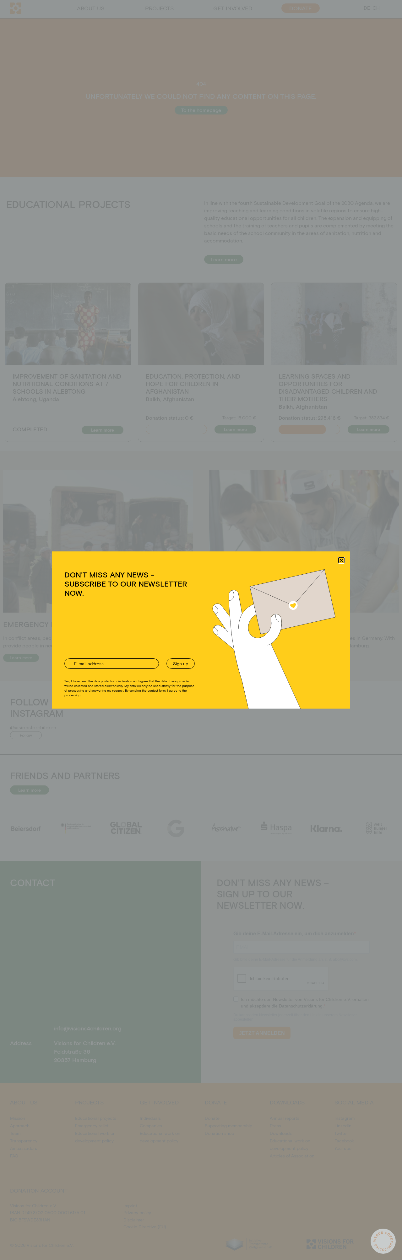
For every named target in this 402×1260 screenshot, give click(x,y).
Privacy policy (209, 667)
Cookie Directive (180, 667)
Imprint (230, 667)
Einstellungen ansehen (249, 653)
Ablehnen (195, 653)
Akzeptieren (147, 653)
